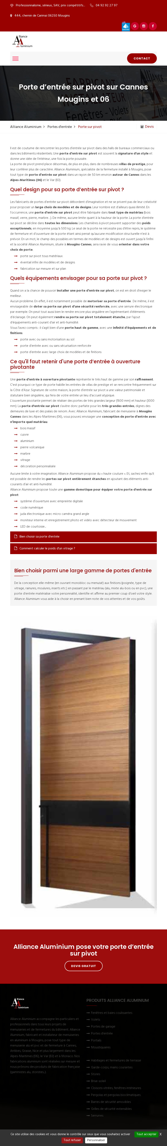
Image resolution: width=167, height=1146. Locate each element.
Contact (142, 58)
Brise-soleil (98, 1081)
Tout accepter (146, 1134)
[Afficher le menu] (15, 59)
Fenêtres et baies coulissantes (111, 1013)
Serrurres (97, 1116)
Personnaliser (96, 1140)
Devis (149, 127)
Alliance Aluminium (25, 127)
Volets (95, 1019)
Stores (95, 1074)
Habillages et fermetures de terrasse (116, 1060)
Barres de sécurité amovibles (111, 1102)
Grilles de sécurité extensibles (111, 1109)
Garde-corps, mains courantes (111, 1067)
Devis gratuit (83, 966)
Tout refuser (72, 1140)
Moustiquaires (100, 1047)
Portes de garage (103, 1026)
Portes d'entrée (59, 127)
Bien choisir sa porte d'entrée (39, 536)
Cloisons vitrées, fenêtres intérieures (116, 1088)
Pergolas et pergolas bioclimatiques (116, 1095)
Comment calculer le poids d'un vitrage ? (47, 548)
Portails (96, 1040)
